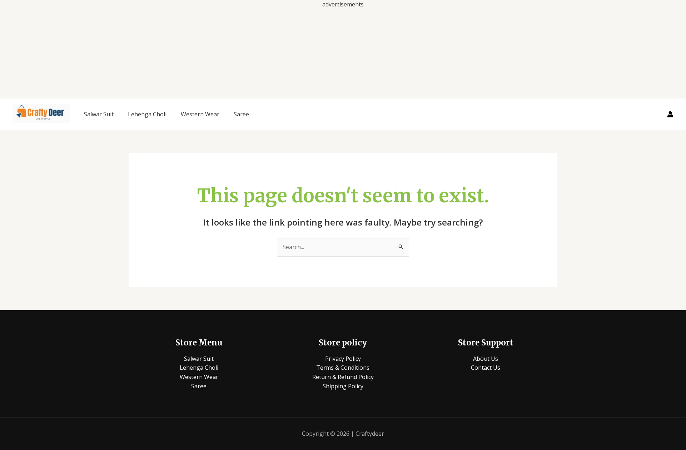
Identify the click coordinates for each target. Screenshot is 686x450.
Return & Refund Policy (343, 377)
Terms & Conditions (342, 367)
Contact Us (485, 367)
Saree (241, 114)
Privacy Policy (343, 359)
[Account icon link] (670, 114)
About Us (485, 359)
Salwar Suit (99, 114)
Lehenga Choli (147, 114)
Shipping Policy (343, 386)
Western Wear (200, 114)
